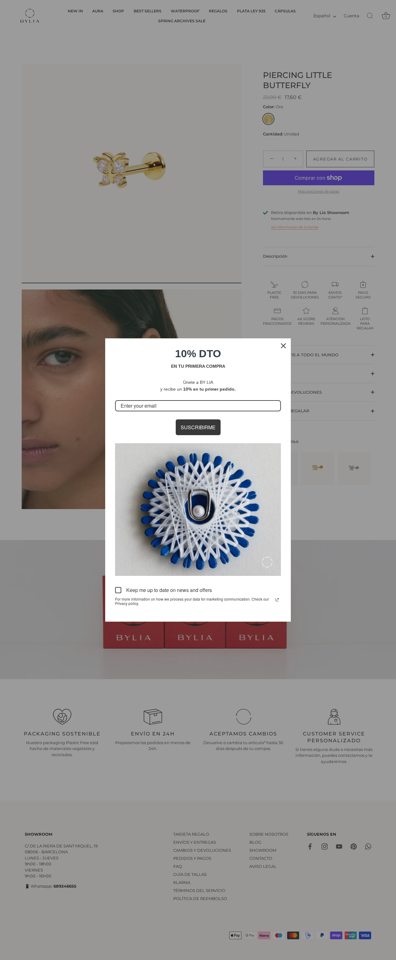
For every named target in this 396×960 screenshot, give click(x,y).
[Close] (283, 345)
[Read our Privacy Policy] (277, 599)
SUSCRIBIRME (198, 427)
